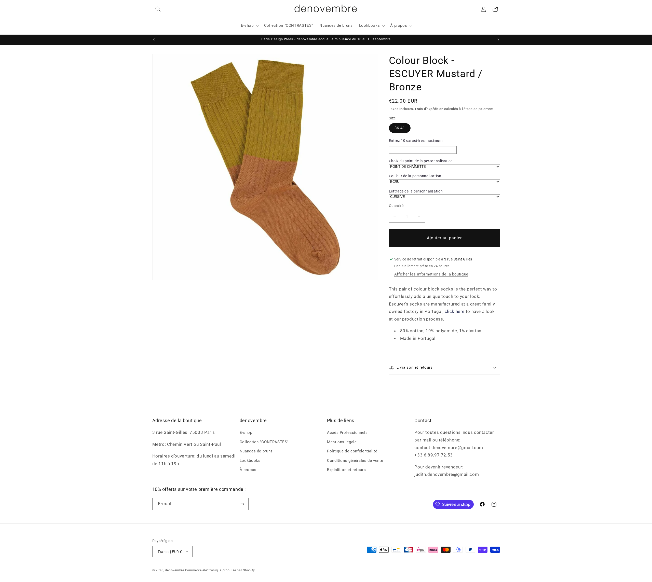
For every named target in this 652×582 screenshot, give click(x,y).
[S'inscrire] (242, 503)
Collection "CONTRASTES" (264, 441)
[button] (158, 9)
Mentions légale (342, 441)
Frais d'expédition (429, 109)
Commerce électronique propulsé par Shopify (220, 570)
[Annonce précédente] (153, 40)
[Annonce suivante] (498, 40)
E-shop (246, 432)
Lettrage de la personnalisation (416, 191)
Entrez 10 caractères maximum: (416, 140)
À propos (248, 469)
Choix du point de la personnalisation (421, 161)
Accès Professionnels (347, 432)
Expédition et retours (346, 469)
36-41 (400, 128)
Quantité (396, 206)
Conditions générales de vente (355, 460)
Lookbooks (250, 460)
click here (455, 311)
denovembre (174, 570)
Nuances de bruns (256, 451)
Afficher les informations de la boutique (431, 274)
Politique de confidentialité (352, 451)
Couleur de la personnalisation (415, 176)
